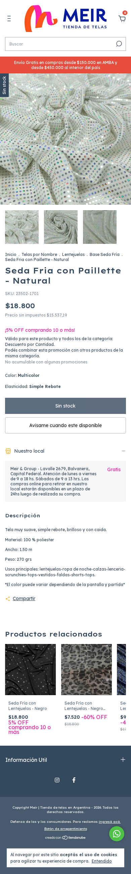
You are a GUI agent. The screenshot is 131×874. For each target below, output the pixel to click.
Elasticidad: (33, 386)
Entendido (102, 861)
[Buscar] (118, 43)
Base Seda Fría (105, 254)
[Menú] (10, 19)
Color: (22, 375)
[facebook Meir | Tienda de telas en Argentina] (74, 780)
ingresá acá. (110, 821)
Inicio (10, 254)
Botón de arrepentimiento (65, 829)
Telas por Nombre (39, 254)
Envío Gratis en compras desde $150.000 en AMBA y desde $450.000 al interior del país (65, 65)
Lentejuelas (73, 254)
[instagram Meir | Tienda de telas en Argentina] (57, 780)
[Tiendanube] (66, 838)
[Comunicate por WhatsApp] (116, 833)
